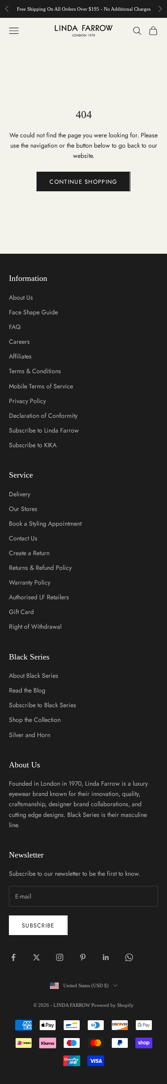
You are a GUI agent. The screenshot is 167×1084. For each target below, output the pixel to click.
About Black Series (33, 675)
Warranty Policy (29, 582)
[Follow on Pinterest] (82, 957)
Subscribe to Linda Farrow (44, 430)
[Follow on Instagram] (59, 957)
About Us (21, 297)
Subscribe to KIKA (33, 445)
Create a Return (29, 552)
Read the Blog (27, 690)
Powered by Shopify (112, 1005)
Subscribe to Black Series (42, 705)
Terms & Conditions (35, 371)
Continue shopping (83, 181)
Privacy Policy (27, 400)
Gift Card (21, 611)
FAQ (14, 326)
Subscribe (38, 925)
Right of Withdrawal (35, 626)
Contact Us (23, 538)
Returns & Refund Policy (40, 567)
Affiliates (20, 356)
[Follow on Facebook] (13, 957)
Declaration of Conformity (43, 415)
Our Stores (23, 508)
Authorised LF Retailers (39, 597)
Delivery (19, 494)
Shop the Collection (35, 719)
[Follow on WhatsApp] (129, 957)
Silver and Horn (29, 734)
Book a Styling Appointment (45, 523)
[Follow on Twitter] (36, 957)
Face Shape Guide (33, 312)
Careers (19, 341)
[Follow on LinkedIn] (106, 957)
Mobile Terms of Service (41, 386)
